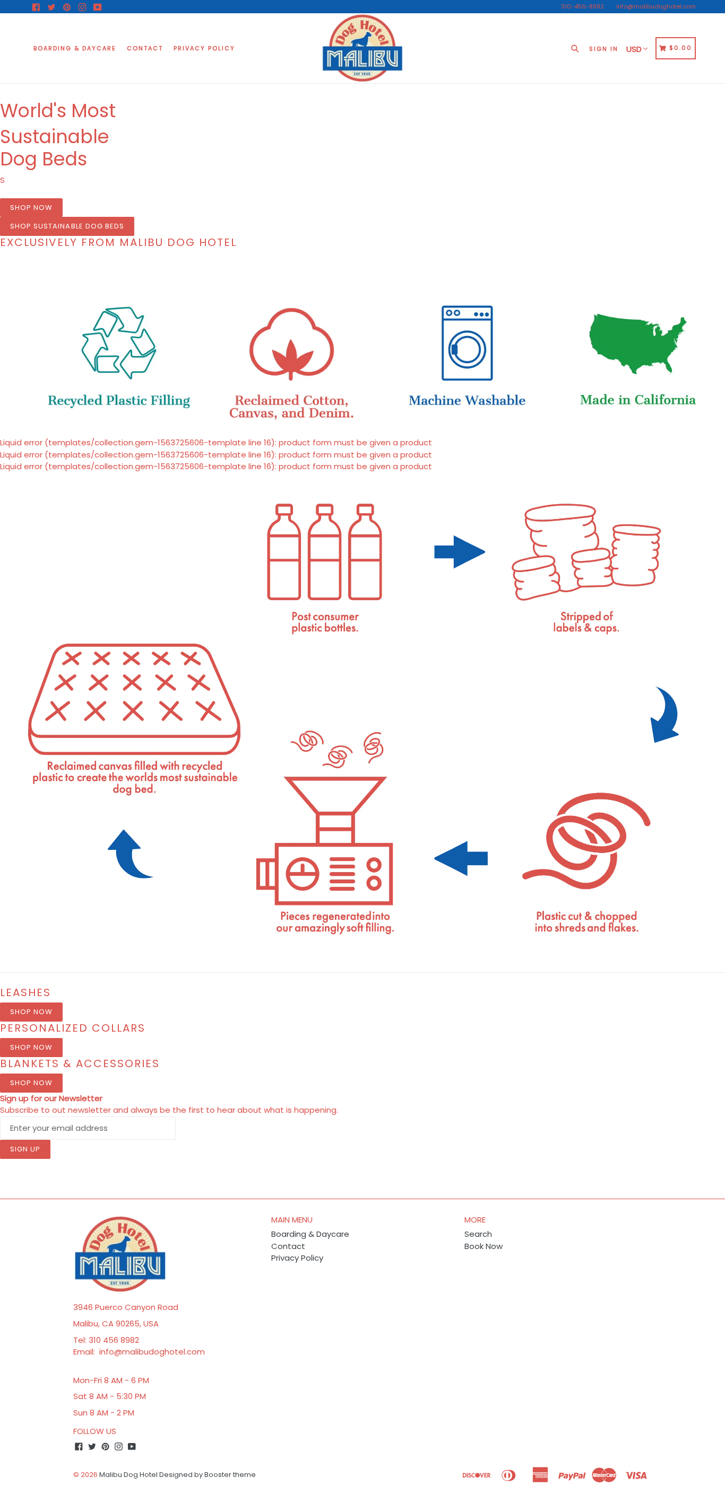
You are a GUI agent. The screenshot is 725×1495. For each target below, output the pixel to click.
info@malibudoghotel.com (656, 6)
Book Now (483, 1246)
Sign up (25, 1149)
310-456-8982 (582, 6)
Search (478, 1233)
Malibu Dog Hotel (128, 1475)
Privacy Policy (204, 48)
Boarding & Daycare (74, 48)
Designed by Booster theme (207, 1475)
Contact (145, 48)
